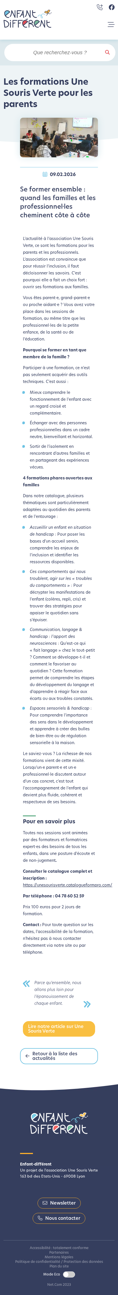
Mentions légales (59, 1257)
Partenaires (59, 1253)
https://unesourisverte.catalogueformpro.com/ (67, 885)
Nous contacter (62, 1218)
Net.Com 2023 (59, 1285)
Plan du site (59, 1266)
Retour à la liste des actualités (54, 1056)
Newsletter (63, 1203)
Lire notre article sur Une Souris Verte (56, 1029)
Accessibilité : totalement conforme (59, 1248)
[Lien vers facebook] (112, 7)
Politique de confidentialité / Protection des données (59, 1262)
